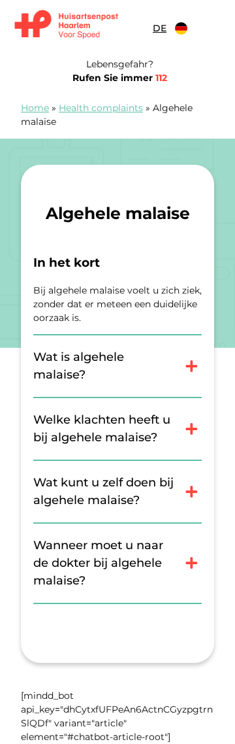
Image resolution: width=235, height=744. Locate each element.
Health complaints (101, 108)
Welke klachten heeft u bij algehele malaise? (101, 429)
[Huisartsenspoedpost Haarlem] (77, 25)
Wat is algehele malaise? (78, 366)
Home (35, 108)
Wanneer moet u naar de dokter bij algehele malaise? (98, 563)
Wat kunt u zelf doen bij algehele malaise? (103, 491)
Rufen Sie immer (119, 78)
